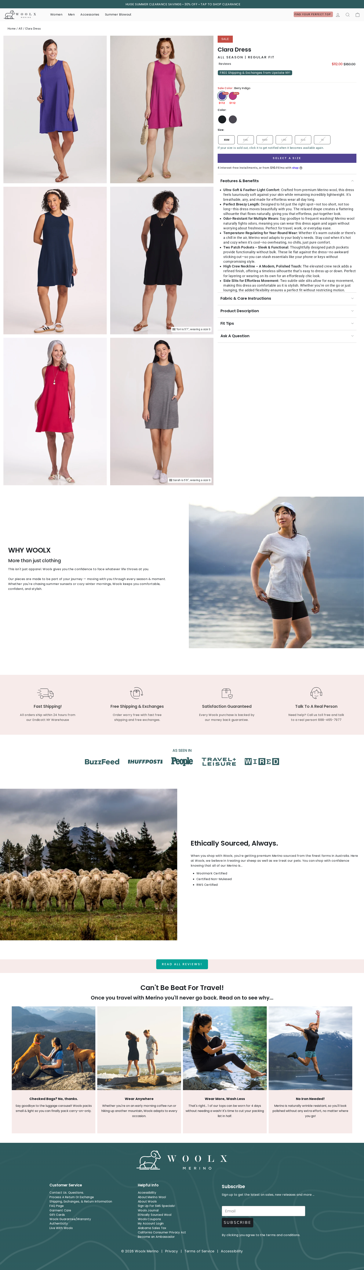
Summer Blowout (118, 14)
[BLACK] (222, 119)
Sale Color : (234, 88)
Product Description (239, 311)
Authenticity (58, 1223)
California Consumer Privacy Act (162, 1232)
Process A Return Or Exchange (71, 1197)
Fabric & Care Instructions (245, 298)
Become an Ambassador (156, 1237)
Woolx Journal (148, 1210)
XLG (303, 139)
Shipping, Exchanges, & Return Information (80, 1201)
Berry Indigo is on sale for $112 (222, 96)
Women (56, 14)
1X (322, 139)
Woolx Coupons (149, 1219)
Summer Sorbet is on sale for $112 (233, 96)
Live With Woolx (61, 1228)
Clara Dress (33, 28)
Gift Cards (57, 1215)
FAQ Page (56, 1206)
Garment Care (60, 1210)
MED (264, 139)
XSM (226, 139)
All (20, 28)
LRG (284, 139)
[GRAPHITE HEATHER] (233, 119)
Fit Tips (227, 323)
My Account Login (151, 1223)
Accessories (89, 14)
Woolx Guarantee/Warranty (70, 1219)
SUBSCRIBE (237, 1222)
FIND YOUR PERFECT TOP (313, 14)
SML (245, 139)
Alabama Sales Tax (152, 1228)
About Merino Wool (152, 1197)
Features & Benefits (239, 180)
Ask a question (234, 336)
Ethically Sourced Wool (155, 1215)
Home (12, 28)
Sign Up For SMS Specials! (156, 1206)
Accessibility (147, 1193)
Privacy (171, 1251)
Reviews (224, 64)
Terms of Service (199, 1251)
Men (71, 14)
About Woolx (147, 1201)
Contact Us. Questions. (66, 1193)
